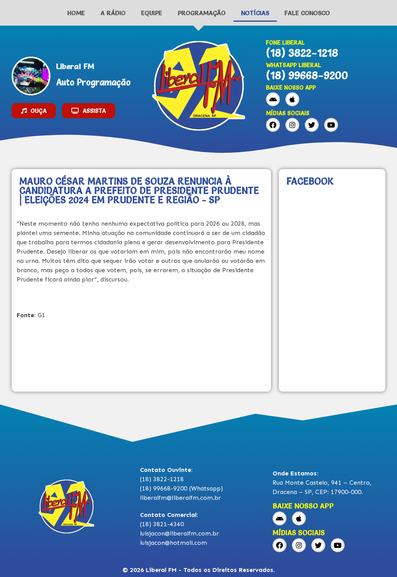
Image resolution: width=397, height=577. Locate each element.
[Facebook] (273, 125)
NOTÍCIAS (255, 13)
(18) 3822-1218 (302, 52)
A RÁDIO (113, 13)
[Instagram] (292, 125)
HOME (76, 13)
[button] (34, 110)
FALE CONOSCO (307, 13)
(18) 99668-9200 (307, 75)
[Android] (273, 99)
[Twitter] (312, 125)
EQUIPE (151, 13)
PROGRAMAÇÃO (202, 13)
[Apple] (292, 99)
